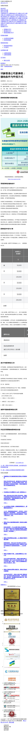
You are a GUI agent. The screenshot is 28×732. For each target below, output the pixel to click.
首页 (2, 66)
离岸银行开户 (7, 31)
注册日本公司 (12, 21)
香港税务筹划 (8, 66)
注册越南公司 (22, 20)
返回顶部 (6, 730)
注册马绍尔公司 (23, 16)
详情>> (6, 488)
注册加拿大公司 (14, 16)
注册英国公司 (14, 20)
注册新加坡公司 (12, 13)
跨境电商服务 (7, 40)
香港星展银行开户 (9, 32)
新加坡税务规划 (8, 45)
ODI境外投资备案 (8, 38)
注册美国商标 (7, 54)
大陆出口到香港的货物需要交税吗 (12, 470)
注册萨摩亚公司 (12, 18)
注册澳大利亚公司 (6, 20)
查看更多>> (4, 584)
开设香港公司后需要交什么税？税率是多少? (15, 492)
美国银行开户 (7, 29)
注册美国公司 (4, 13)
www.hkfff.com (19, 462)
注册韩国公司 (4, 21)
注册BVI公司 (21, 13)
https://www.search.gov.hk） (14, 179)
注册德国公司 (20, 21)
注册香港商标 (7, 53)
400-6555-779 (4, 3)
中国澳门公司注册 (22, 18)
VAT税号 (6, 47)
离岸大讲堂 (7, 60)
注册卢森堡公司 (19, 23)
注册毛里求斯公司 (20, 15)
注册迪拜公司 (4, 18)
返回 (2, 69)
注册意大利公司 (10, 23)
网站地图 (11, 722)
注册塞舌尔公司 (10, 15)
